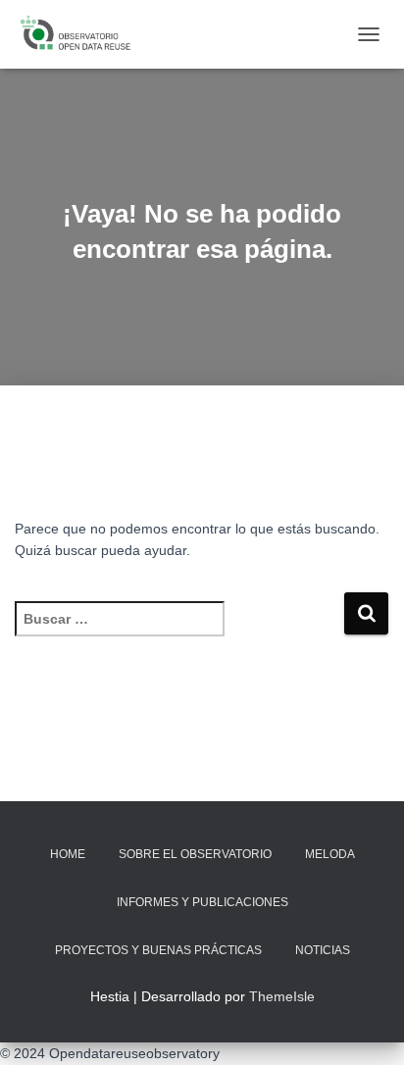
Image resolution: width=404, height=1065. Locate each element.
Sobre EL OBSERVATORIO (195, 854)
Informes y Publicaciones (202, 902)
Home (67, 854)
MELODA (330, 854)
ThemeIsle (282, 996)
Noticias (322, 950)
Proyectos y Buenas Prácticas (158, 950)
